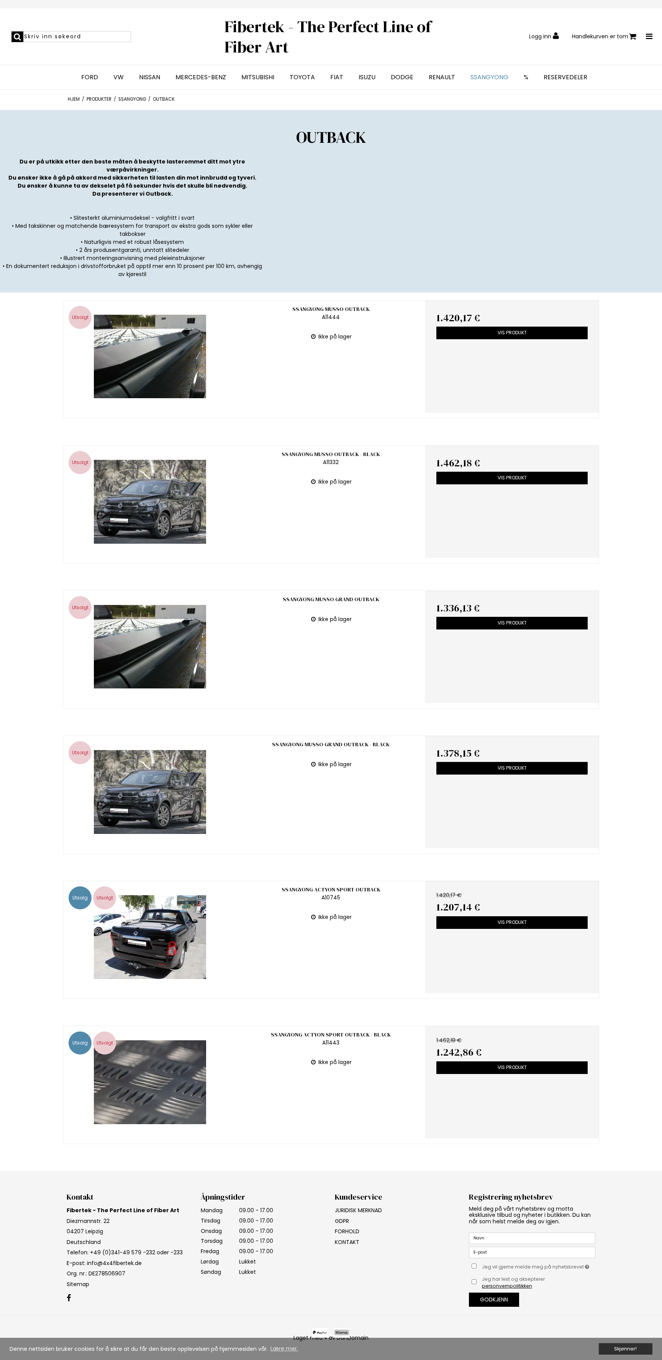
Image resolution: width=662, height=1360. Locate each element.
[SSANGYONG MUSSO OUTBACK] (150, 357)
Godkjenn (494, 1299)
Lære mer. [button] (284, 1348)
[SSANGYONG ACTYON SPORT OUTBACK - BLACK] (150, 1082)
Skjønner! (625, 1348)
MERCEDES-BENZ (200, 77)
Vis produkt (512, 332)
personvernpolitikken (507, 1286)
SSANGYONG (489, 77)
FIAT (336, 77)
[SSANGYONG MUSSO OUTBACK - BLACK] (150, 502)
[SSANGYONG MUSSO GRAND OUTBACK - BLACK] (150, 792)
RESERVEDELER (565, 77)
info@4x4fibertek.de (114, 1263)
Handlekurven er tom (600, 36)
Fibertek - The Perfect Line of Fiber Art (327, 36)
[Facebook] (69, 1298)
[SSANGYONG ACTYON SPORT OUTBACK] (150, 937)
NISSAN (149, 77)
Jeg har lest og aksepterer (513, 1282)
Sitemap (78, 1284)
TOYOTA (302, 77)
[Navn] (532, 1238)
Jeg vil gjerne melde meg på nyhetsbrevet (538, 1265)
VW (118, 77)
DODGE (402, 77)
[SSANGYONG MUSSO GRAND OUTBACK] (150, 647)
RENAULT (442, 77)
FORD (89, 77)
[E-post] (532, 1252)
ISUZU (367, 77)
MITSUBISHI (257, 77)
